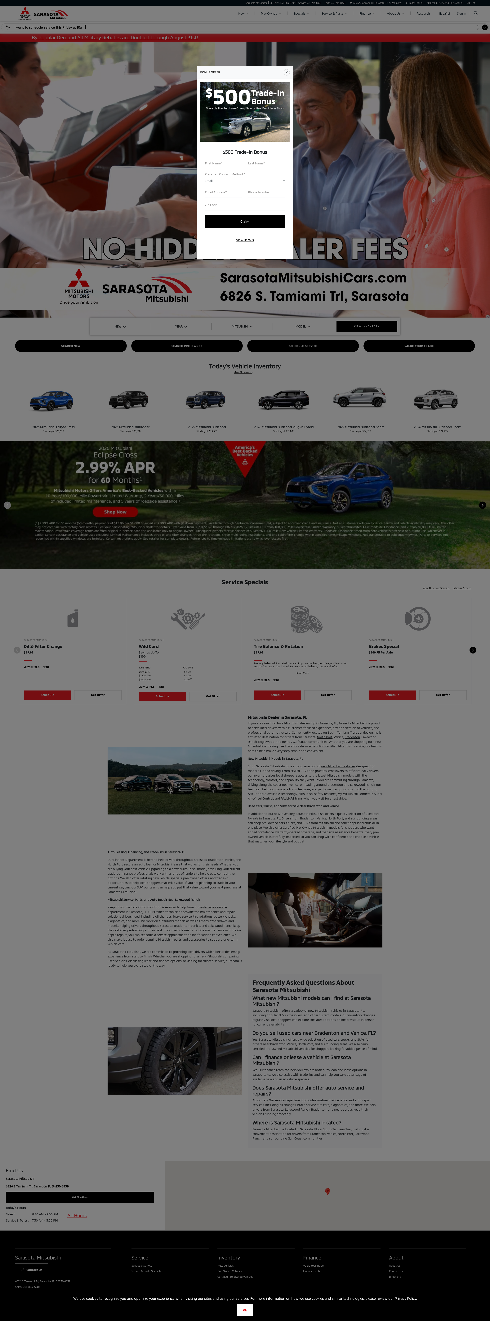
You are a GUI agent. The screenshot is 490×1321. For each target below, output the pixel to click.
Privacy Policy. (406, 1298)
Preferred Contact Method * (225, 174)
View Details (245, 240)
